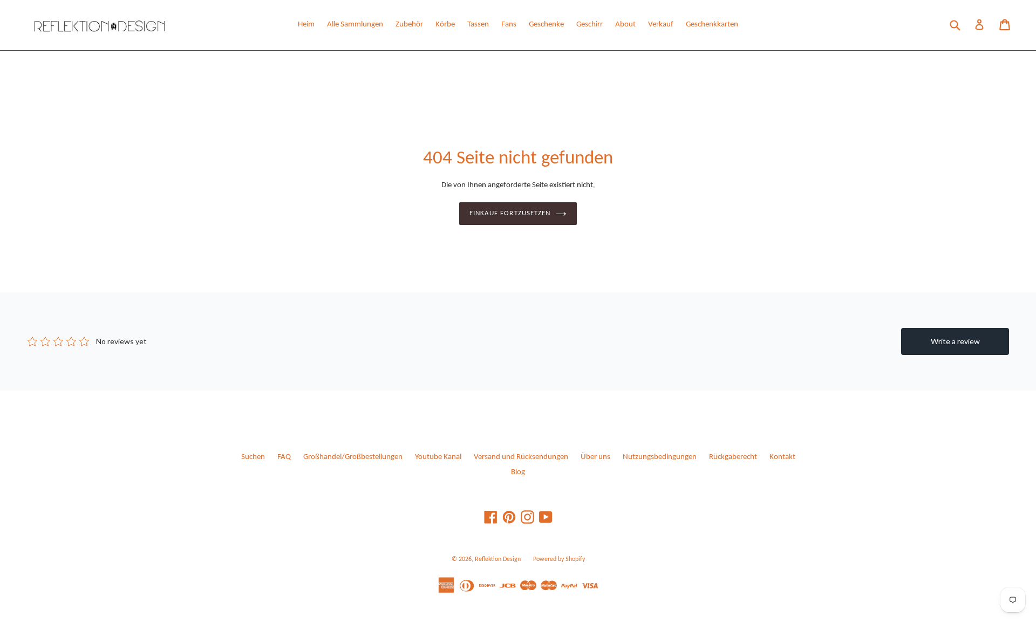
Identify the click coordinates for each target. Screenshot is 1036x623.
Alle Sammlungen (355, 24)
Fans (508, 24)
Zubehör (409, 24)
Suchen (253, 457)
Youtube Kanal (438, 457)
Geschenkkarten (712, 24)
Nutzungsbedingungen (660, 457)
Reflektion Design (498, 559)
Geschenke (546, 24)
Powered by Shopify (559, 559)
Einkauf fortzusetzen (509, 213)
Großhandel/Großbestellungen (353, 457)
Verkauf (660, 24)
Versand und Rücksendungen (521, 457)
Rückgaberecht (733, 457)
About (625, 24)
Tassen (478, 24)
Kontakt (782, 457)
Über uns (595, 457)
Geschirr (589, 24)
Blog (518, 472)
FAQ (284, 457)
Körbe (445, 24)
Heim (306, 24)
